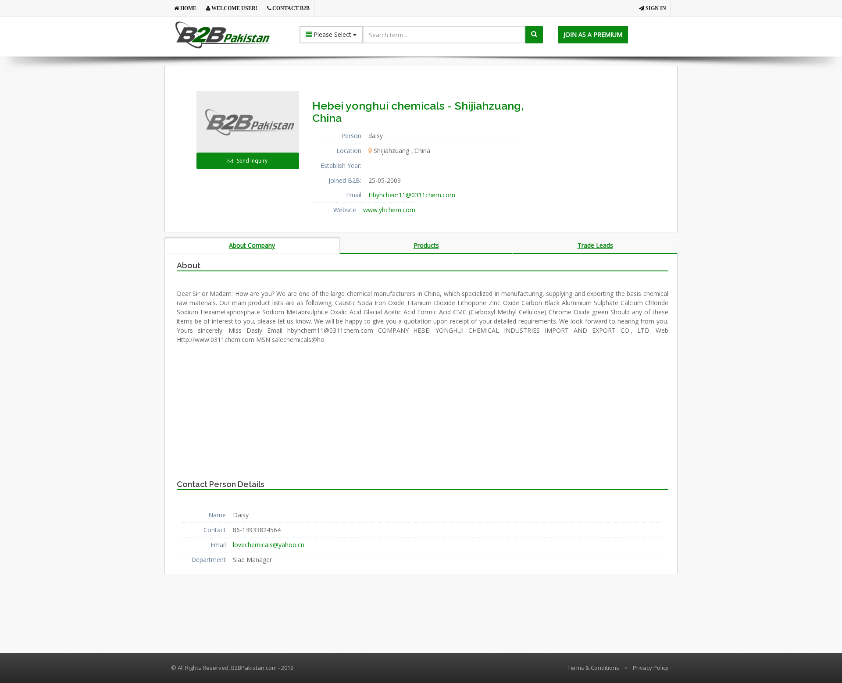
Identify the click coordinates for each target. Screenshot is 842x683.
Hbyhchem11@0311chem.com (411, 195)
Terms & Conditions (593, 668)
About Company (252, 245)
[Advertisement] (609, 146)
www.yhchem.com (389, 210)
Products (426, 245)
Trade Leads (595, 245)
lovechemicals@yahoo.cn (268, 545)
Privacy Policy (651, 668)
